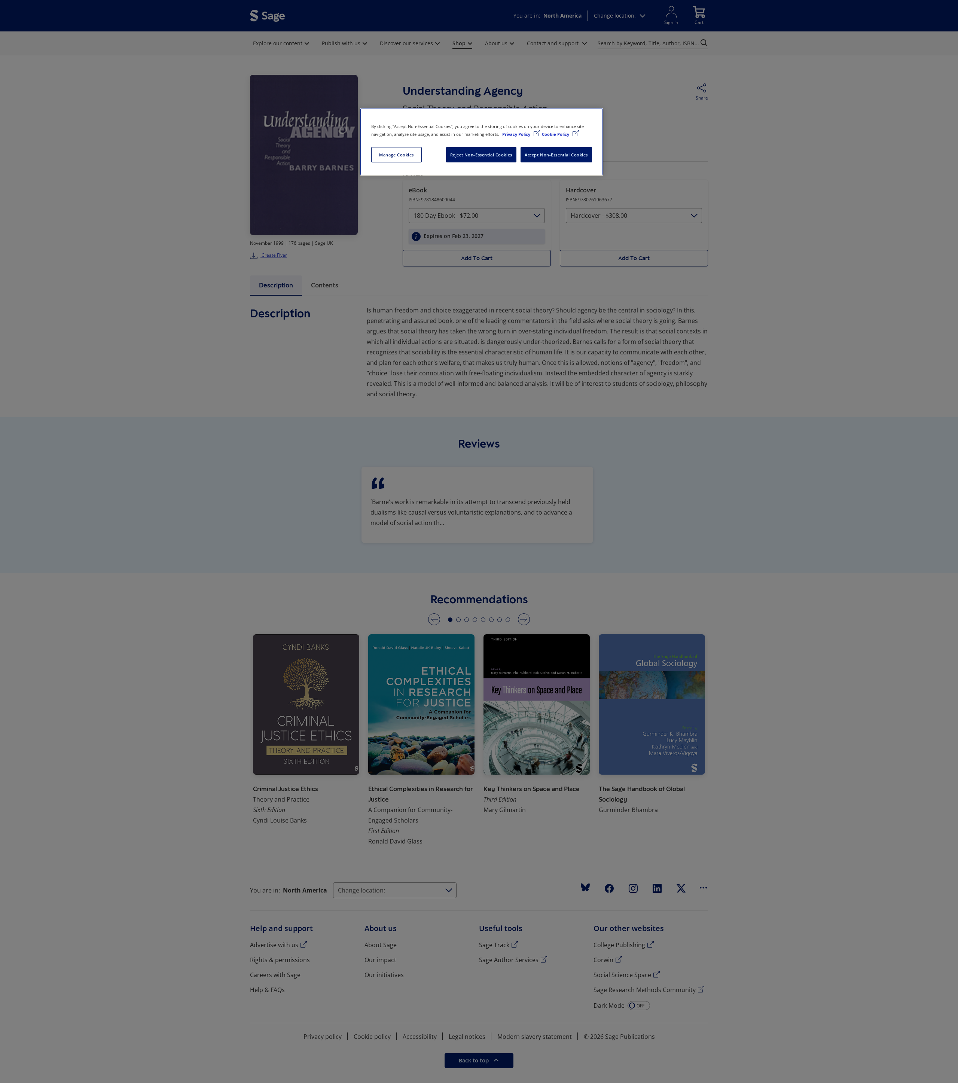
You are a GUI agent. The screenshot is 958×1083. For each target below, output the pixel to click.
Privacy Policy (516, 134)
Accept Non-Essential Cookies (556, 155)
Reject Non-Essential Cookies (481, 155)
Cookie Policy (556, 134)
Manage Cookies (396, 155)
